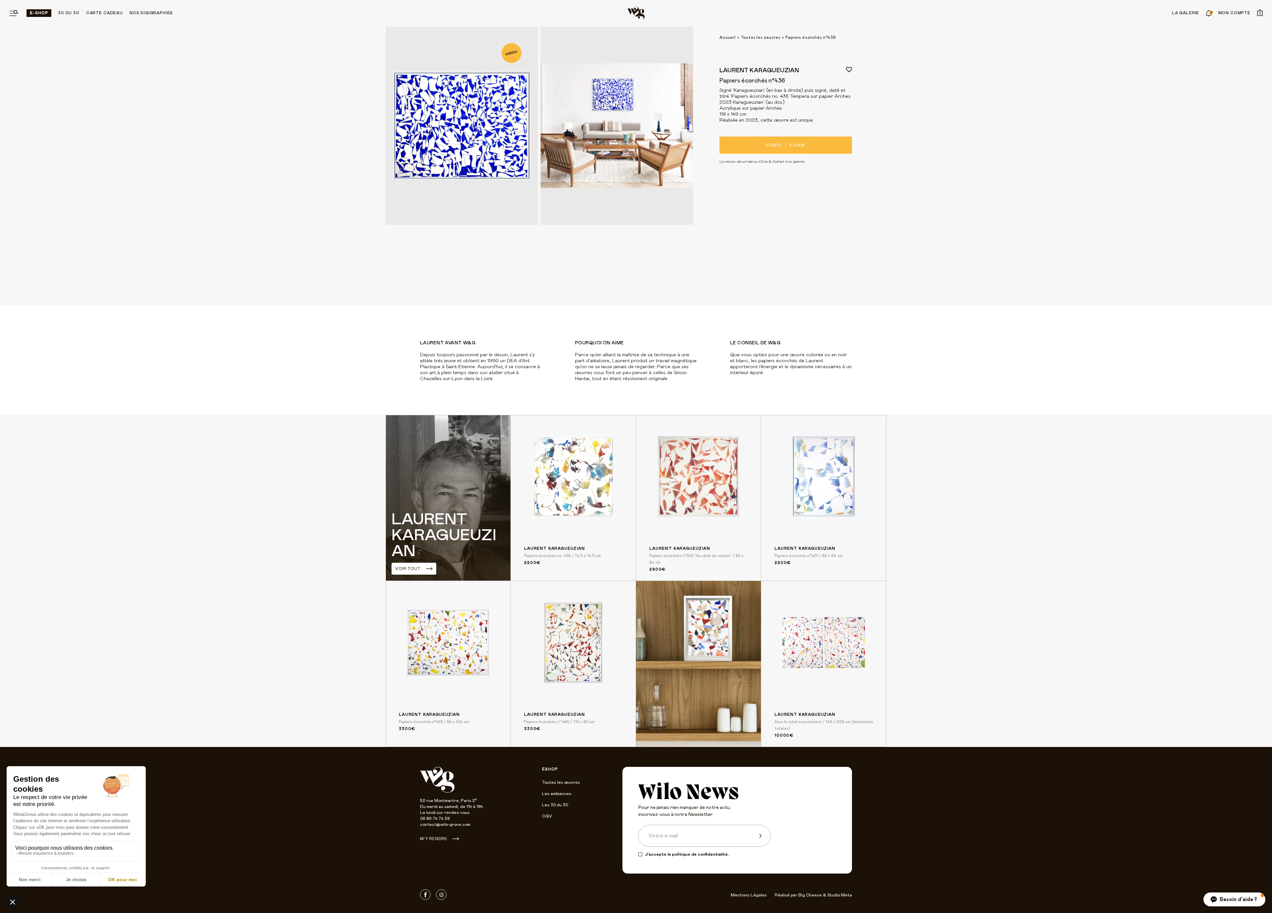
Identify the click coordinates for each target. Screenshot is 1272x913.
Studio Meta (839, 895)
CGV (547, 816)
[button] (1234, 899)
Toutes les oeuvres (760, 37)
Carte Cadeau (104, 13)
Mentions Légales (749, 895)
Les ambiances (556, 794)
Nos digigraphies (151, 13)
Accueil (727, 37)
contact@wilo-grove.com (445, 825)
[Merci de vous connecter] (849, 69)
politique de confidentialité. (700, 854)
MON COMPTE (1234, 13)
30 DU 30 (69, 13)
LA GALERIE (1185, 13)
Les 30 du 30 (555, 805)
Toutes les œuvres (561, 782)
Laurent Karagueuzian (759, 71)
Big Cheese (810, 895)
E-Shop (39, 13)
